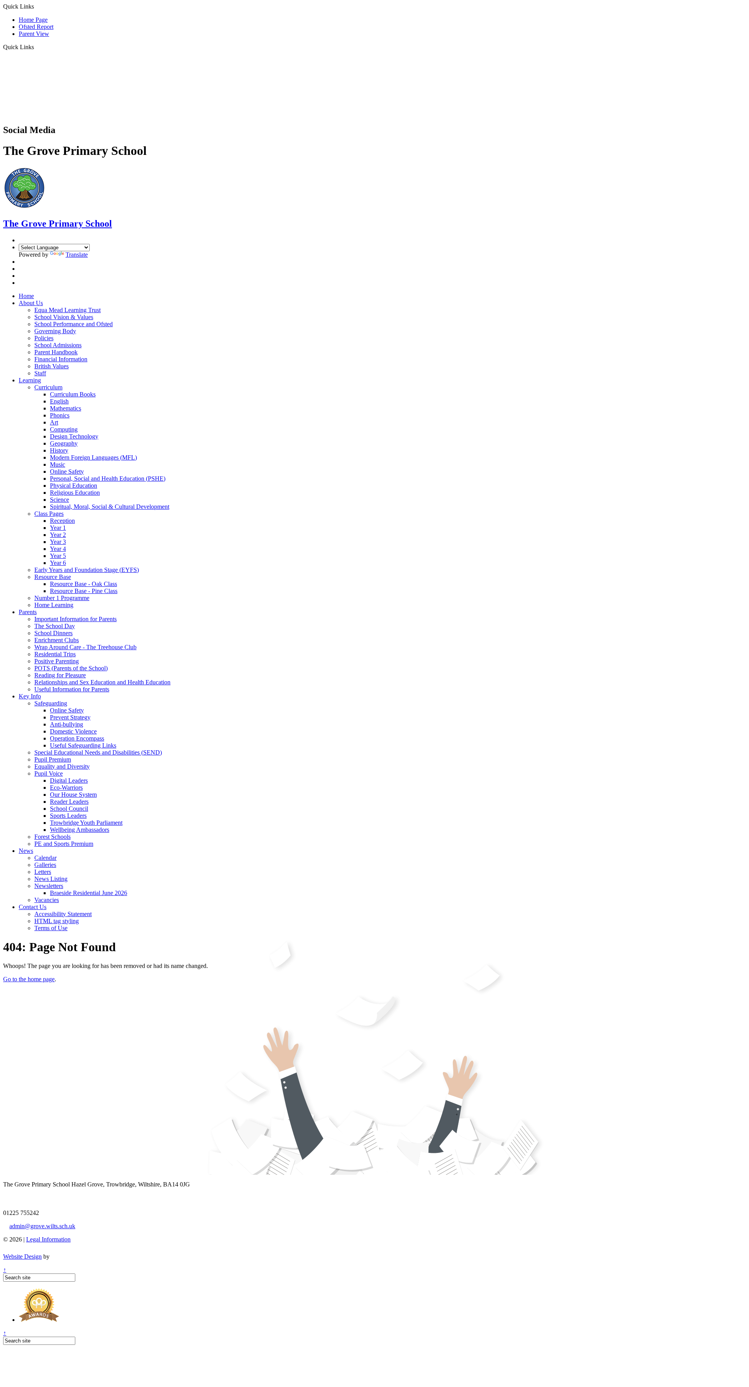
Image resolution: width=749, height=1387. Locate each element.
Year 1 (58, 527)
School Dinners (53, 633)
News (26, 850)
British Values (51, 366)
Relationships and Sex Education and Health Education (102, 682)
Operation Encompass (77, 738)
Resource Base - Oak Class (83, 584)
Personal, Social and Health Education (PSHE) (107, 478)
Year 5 (58, 555)
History (59, 450)
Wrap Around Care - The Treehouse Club (85, 647)
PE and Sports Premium (63, 843)
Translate (77, 254)
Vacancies (46, 900)
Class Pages (49, 513)
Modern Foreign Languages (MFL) (93, 457)
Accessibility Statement (63, 914)
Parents (28, 612)
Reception (62, 520)
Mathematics (65, 408)
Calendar (45, 857)
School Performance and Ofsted (73, 324)
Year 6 (58, 562)
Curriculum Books (73, 394)
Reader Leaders (69, 801)
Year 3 (58, 541)
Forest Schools (52, 836)
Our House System (73, 794)
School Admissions (58, 345)
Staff (40, 373)
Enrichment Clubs (56, 640)
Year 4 (58, 548)
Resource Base (52, 577)
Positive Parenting (56, 661)
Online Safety (67, 471)
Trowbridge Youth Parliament (86, 822)
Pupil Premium (52, 759)
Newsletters (48, 886)
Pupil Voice (48, 773)
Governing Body (55, 331)
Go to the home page (29, 979)
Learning (30, 380)
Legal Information (48, 1239)
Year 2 (58, 534)
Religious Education (75, 492)
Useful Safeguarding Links (83, 745)
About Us (31, 303)
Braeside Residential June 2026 (88, 893)
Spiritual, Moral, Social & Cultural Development (109, 506)
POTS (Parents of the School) (71, 668)
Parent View (34, 33)
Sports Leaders (68, 815)
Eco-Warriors (66, 787)
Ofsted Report (36, 26)
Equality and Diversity (62, 766)
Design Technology (74, 436)
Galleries (45, 864)
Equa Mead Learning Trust (67, 310)
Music (57, 464)
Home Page (33, 19)
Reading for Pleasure (60, 675)
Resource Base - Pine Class (83, 591)
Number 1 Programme (61, 598)
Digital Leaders (69, 780)
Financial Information (60, 359)
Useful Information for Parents (71, 689)
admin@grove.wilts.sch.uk (42, 1226)
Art (54, 422)
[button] (36, 46)
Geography (64, 443)
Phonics (59, 415)
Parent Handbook (56, 352)
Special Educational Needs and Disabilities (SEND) (98, 752)
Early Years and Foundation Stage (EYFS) (86, 570)
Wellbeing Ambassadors (79, 829)
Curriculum (48, 387)
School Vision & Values (63, 317)
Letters (42, 871)
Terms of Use (50, 928)
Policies (43, 338)
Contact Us (32, 907)
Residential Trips (55, 654)
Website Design (22, 1256)
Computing (64, 429)
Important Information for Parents (75, 619)
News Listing (50, 879)
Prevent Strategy (70, 717)
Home (26, 296)
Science (59, 499)
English (59, 401)
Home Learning (53, 605)
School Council (69, 808)
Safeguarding (50, 703)
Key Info (30, 696)
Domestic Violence (73, 731)
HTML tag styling (56, 921)
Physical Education (73, 485)
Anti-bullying (66, 724)
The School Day (54, 626)
